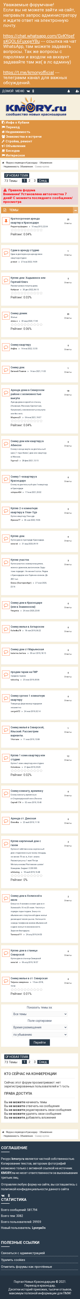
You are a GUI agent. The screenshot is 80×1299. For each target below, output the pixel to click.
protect (14, 262)
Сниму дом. (18, 367)
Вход (69, 90)
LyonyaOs (39, 1228)
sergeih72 (15, 711)
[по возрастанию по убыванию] (39, 1034)
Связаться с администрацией (23, 1253)
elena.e (14, 321)
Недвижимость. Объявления (18, 166)
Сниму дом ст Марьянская (27, 649)
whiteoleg (15, 872)
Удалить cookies (13, 1260)
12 (68, 756)
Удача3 (14, 461)
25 (68, 219)
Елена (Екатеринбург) (21, 583)
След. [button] (43, 181)
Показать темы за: (39, 1007)
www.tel (14, 544)
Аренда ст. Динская (23, 818)
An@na (14, 349)
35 (68, 314)
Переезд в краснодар (40, 1285)
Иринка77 (15, 520)
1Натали (15, 739)
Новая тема (18, 175)
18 (68, 391)
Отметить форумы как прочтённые (26, 1267)
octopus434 (16, 492)
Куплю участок (20, 559)
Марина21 (16, 417)
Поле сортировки (40, 1020)
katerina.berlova (18, 653)
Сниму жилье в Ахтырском (27, 626)
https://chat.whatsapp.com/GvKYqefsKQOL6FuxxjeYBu (39, 38)
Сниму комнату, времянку (27, 790)
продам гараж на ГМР (24, 672)
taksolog (15, 680)
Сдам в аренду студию (25, 250)
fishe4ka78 (16, 631)
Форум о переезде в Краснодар (21, 163)
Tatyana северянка (20, 982)
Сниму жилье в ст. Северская (29, 978)
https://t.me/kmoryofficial (28, 72)
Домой (7, 91)
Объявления (45, 163)
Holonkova (15, 767)
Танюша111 (16, 934)
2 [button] (30, 181)
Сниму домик (19, 313)
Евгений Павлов (18, 371)
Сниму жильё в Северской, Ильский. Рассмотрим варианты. (27, 731)
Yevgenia (15, 611)
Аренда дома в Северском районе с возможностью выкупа (27, 394)
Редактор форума (19, 227)
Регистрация (77, 90)
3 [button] (35, 181)
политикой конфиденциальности (24, 1189)
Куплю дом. (18, 536)
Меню (20, 91)
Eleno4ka (15, 822)
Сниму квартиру (21, 344)
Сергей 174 (16, 802)
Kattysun (15, 290)
